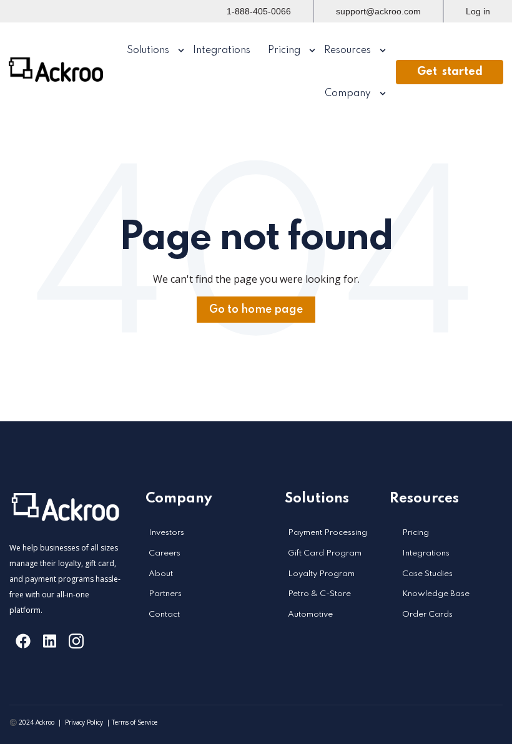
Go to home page (256, 309)
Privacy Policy (84, 722)
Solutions (148, 51)
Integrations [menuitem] (426, 553)
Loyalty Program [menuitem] (321, 574)
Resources (347, 51)
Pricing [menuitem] (415, 533)
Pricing (284, 51)
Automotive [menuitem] (310, 614)
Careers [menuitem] (164, 553)
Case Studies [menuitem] (427, 574)
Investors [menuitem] (166, 533)
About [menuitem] (161, 574)
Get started (450, 71)
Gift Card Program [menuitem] (325, 553)
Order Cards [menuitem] (427, 614)
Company (348, 94)
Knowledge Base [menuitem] (436, 594)
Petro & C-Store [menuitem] (319, 594)
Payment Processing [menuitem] (327, 533)
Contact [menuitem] (164, 614)
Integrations (221, 51)
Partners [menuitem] (165, 594)
